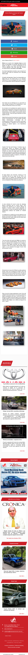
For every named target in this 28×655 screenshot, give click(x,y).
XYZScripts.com (22, 654)
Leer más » (22, 393)
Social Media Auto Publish (8, 654)
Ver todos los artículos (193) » (14, 538)
